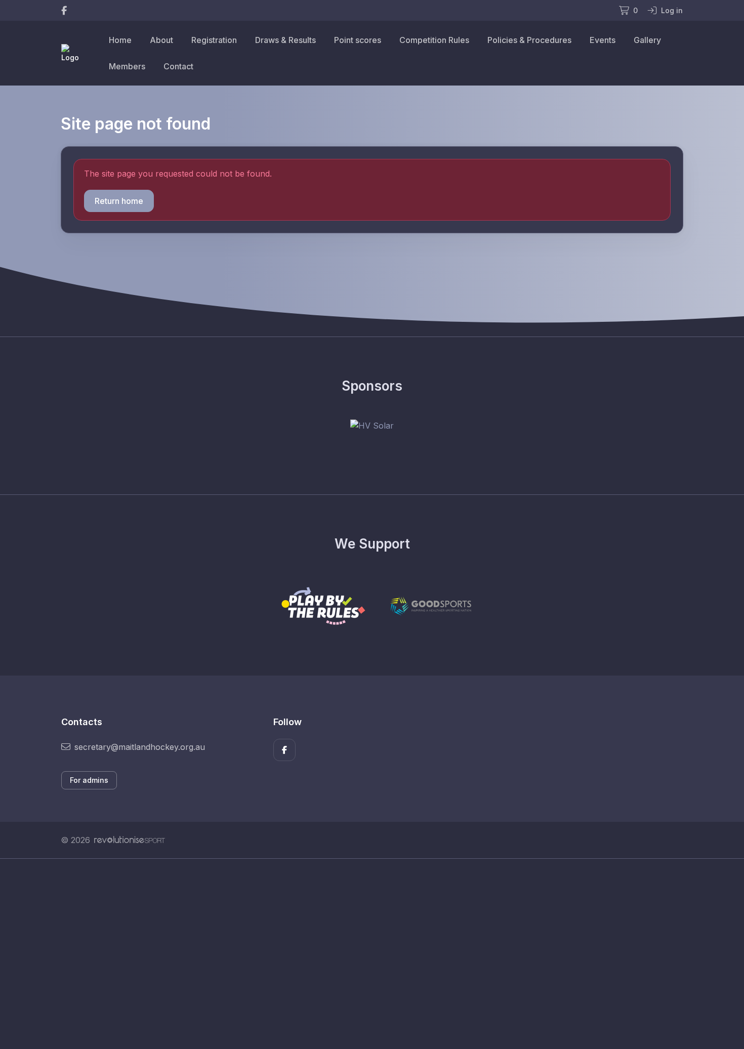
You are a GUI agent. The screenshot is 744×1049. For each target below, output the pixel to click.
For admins (89, 780)
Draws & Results (285, 40)
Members (127, 66)
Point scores (357, 40)
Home (120, 40)
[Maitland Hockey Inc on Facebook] (64, 10)
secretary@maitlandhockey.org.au (139, 747)
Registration (214, 40)
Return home (119, 201)
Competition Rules (434, 40)
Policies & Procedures (529, 40)
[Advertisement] (364, 954)
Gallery (647, 40)
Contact (178, 66)
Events (602, 40)
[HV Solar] (372, 425)
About (161, 40)
